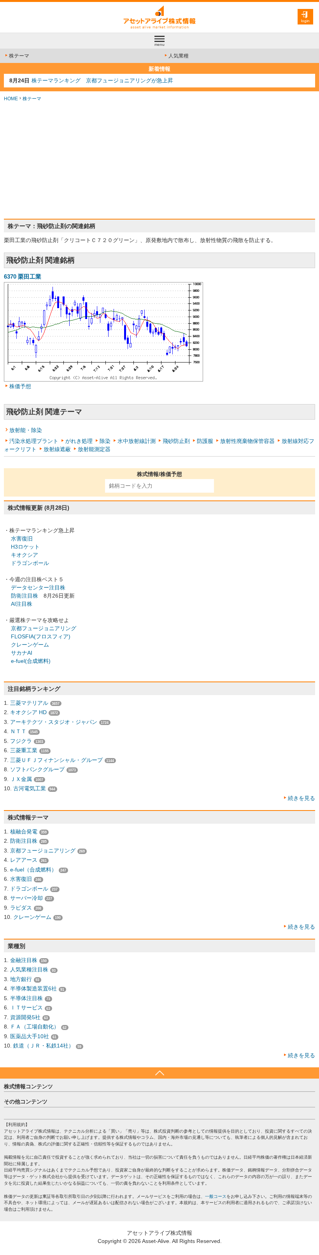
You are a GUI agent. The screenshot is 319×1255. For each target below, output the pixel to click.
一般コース (215, 1196)
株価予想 (20, 386)
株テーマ (19, 56)
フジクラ (21, 741)
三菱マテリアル (29, 703)
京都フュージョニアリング (43, 628)
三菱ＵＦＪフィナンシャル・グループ (56, 760)
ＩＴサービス (26, 1007)
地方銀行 (21, 979)
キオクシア (24, 555)
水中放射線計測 (136, 441)
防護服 (205, 441)
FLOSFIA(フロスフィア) (40, 636)
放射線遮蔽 (57, 449)
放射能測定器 (94, 449)
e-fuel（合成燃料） (33, 869)
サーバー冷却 (26, 898)
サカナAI (21, 653)
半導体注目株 (26, 998)
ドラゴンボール (30, 563)
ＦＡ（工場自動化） (34, 1026)
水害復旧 (22, 538)
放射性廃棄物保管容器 (247, 441)
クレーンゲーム (30, 644)
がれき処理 (79, 441)
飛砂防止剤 (176, 441)
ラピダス (21, 908)
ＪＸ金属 (21, 779)
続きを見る (301, 798)
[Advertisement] (159, 160)
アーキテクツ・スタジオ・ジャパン (53, 722)
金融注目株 (23, 960)
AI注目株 (21, 604)
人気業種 (178, 56)
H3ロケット (25, 547)
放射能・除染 (25, 430)
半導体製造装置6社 (33, 988)
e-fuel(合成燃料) (31, 661)
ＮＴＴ (18, 731)
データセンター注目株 (38, 587)
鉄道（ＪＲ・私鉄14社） (43, 1045)
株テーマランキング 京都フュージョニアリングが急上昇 (102, 80)
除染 (105, 441)
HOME (11, 98)
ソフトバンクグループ (37, 769)
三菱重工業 (23, 750)
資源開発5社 (25, 1017)
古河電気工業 (29, 788)
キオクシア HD (28, 712)
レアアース (23, 860)
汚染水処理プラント (33, 441)
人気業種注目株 (29, 969)
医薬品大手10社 (29, 1036)
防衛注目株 (24, 596)
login (305, 21)
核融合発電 (23, 831)
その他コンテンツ (25, 1101)
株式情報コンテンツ (28, 1086)
